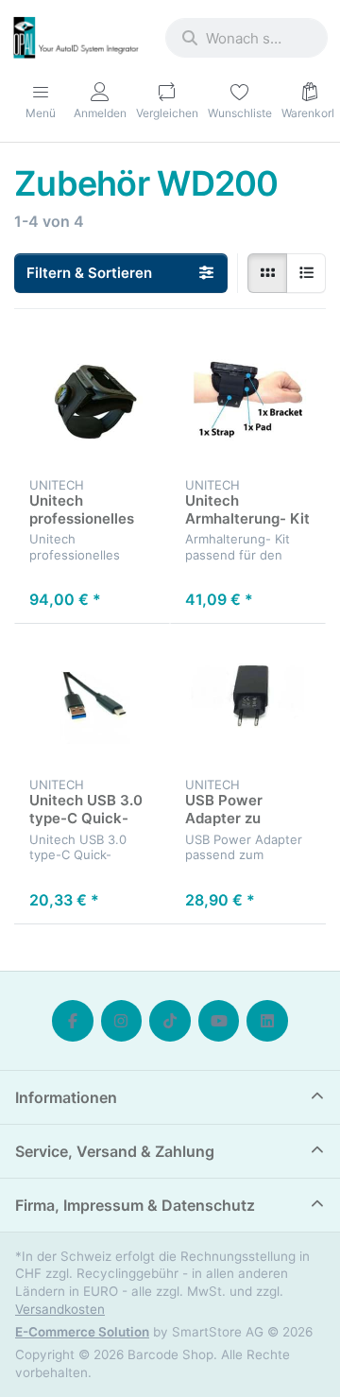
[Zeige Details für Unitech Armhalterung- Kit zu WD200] (248, 402)
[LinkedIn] (267, 1021)
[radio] (267, 273)
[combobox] (246, 38)
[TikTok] (170, 1021)
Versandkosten (60, 1309)
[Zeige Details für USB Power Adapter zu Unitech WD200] (248, 702)
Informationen (66, 1097)
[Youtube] (219, 1021)
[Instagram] (122, 1021)
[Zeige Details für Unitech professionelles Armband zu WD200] (92, 402)
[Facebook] (73, 1021)
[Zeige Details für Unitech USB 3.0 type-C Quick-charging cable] (92, 702)
